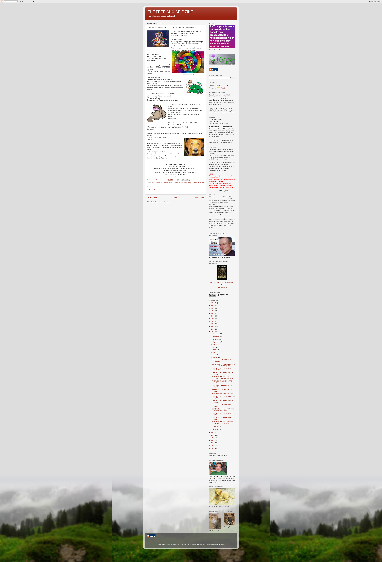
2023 (213, 311)
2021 (213, 316)
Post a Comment (154, 190)
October (215, 339)
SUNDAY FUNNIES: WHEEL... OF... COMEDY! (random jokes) (223, 364)
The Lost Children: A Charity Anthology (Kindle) (222, 283)
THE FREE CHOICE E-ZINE (170, 12)
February (216, 426)
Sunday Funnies (178, 182)
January (215, 429)
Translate (224, 88)
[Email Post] (177, 180)
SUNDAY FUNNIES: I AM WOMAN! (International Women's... (223, 409)
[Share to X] (185, 180)
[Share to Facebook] (187, 180)
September (216, 342)
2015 (153, 182)
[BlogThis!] (183, 180)
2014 (213, 432)
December (216, 334)
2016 (213, 329)
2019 (213, 321)
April (214, 355)
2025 (213, 305)
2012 (213, 438)
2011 (212, 440)
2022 (213, 313)
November (216, 336)
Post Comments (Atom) (162, 202)
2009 (213, 445)
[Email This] (182, 180)
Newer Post (152, 198)
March (215, 357)
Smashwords (222, 287)
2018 (213, 324)
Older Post (199, 198)
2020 (213, 318)
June (214, 349)
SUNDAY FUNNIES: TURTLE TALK (223, 393)
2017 (213, 326)
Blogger (221, 544)
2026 (213, 303)
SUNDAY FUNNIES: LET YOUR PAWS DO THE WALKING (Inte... (223, 377)
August (215, 344)
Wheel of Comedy (198, 182)
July (214, 347)
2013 (213, 435)
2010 (213, 443)
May (214, 352)
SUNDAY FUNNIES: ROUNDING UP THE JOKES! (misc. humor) (223, 422)
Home (176, 198)
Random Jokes (167, 182)
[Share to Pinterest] (189, 180)
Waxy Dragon (188, 182)
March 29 (159, 182)
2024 (213, 308)
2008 (213, 448)
